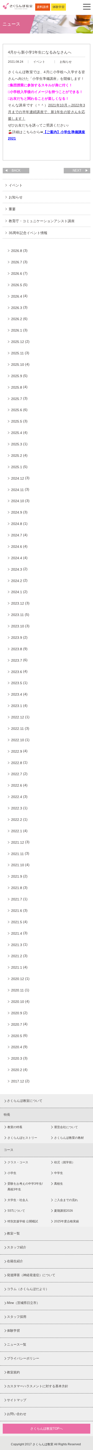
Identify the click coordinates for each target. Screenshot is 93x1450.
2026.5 (16, 285)
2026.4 (16, 296)
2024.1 (16, 592)
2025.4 (16, 433)
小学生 (11, 1173)
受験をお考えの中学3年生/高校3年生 (25, 1186)
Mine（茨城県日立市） (23, 1303)
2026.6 (16, 274)
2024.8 (16, 524)
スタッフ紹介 (16, 1247)
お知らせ (16, 197)
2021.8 (16, 888)
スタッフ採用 (16, 1317)
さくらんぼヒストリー (22, 1138)
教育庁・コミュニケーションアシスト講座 (42, 221)
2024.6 (16, 547)
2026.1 (16, 330)
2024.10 (17, 501)
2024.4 (16, 558)
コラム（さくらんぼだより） (28, 1289)
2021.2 (16, 956)
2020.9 (16, 1013)
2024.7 (16, 535)
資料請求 (43, 7)
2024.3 (16, 569)
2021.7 (16, 899)
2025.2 (16, 456)
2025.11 (17, 353)
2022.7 (16, 774)
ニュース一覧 (16, 1344)
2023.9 (16, 638)
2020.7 (16, 1024)
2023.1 (16, 706)
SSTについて (16, 1210)
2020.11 (17, 990)
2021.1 (16, 967)
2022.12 (17, 717)
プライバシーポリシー (23, 1358)
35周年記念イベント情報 (28, 233)
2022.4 (16, 797)
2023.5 (16, 683)
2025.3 (16, 444)
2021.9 (16, 876)
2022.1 (16, 831)
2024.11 (17, 490)
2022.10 (17, 740)
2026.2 (16, 319)
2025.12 (17, 342)
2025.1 (16, 467)
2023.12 (17, 603)
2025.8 (16, 387)
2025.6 (16, 410)
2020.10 (17, 1002)
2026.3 (16, 308)
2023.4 (16, 694)
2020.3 (16, 1058)
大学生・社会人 (17, 1200)
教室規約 (13, 1372)
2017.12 (17, 1081)
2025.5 (16, 421)
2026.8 (16, 251)
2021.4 (16, 933)
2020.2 (16, 1070)
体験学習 (58, 7)
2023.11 (17, 615)
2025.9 (16, 376)
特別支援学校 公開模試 (22, 1221)
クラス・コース (17, 1162)
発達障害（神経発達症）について (31, 1275)
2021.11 (17, 854)
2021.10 (17, 865)
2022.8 (16, 763)
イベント (16, 185)
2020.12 (17, 979)
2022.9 (16, 751)
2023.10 (17, 626)
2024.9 (16, 512)
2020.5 (16, 1036)
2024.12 (17, 478)
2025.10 (17, 365)
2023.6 (16, 672)
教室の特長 (14, 1127)
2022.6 (16, 785)
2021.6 (16, 911)
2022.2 (16, 820)
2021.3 (16, 945)
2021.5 (16, 922)
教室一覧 (13, 1233)
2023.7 (16, 660)
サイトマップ (16, 1400)
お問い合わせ (16, 1414)
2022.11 (17, 729)
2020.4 (16, 1047)
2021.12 (17, 842)
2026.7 (16, 262)
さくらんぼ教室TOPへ (46, 1428)
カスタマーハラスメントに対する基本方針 (37, 1386)
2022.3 (16, 808)
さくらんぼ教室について (24, 1101)
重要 (12, 209)
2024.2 (16, 581)
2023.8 (16, 649)
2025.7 (16, 399)
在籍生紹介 (15, 1261)
